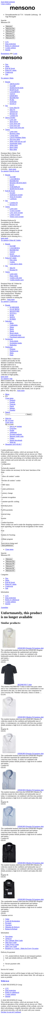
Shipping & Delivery (12, 927)
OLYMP (13, 86)
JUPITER (13, 102)
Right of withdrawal (12, 46)
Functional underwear (17, 337)
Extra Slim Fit (14, 108)
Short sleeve (14, 122)
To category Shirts (7, 78)
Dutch (12, 406)
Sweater (12, 193)
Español (12, 410)
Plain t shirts (14, 276)
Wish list (13, 442)
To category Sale (6, 379)
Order (7, 919)
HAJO (12, 185)
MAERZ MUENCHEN (18, 183)
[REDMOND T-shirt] (9, 685)
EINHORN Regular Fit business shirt (31, 648)
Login (15, 53)
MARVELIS (14, 90)
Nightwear (9, 347)
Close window (6, 4)
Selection (8, 321)
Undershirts (14, 325)
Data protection (10, 44)
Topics (7, 129)
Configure (17, 1012)
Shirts (12, 323)
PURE (12, 100)
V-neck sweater (15, 211)
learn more (12, 169)
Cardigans (13, 199)
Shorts (12, 331)
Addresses (13, 432)
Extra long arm (15, 126)
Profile (12, 430)
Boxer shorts (14, 333)
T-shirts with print (16, 278)
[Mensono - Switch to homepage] (22, 11)
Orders (12, 438)
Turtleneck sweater (16, 195)
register (19, 426)
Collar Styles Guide (12, 944)
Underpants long (15, 335)
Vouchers (8, 925)
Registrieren (5, 53)
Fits (6, 106)
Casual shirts (14, 135)
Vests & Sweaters (16, 197)
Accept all (10, 1012)
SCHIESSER (14, 307)
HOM (12, 315)
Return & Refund (11, 929)
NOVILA (13, 313)
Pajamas (12, 349)
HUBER (13, 319)
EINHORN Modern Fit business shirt (31, 717)
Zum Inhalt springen (8, 2)
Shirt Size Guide (11, 942)
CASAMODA (15, 92)
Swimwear (9, 339)
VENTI (12, 94)
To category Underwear (9, 301)
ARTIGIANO (14, 84)
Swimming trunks (16, 343)
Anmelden (4, 607)
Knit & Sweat (10, 191)
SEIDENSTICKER (16, 88)
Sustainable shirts (16, 143)
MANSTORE (14, 311)
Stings (12, 327)
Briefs (12, 329)
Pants (11, 355)
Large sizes (13, 131)
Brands (7, 82)
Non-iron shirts (15, 139)
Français (12, 404)
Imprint (7, 50)
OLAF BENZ (14, 309)
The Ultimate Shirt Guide (14, 940)
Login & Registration (12, 921)
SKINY (12, 317)
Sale (6, 588)
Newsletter (9, 936)
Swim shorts (14, 341)
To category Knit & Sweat (10, 171)
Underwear (9, 586)
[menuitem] (24, 42)
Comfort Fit (14, 116)
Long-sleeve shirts (16, 264)
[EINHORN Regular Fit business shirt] (9, 648)
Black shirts (14, 147)
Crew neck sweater (16, 213)
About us (8, 938)
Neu (6, 578)
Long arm (13, 120)
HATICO (13, 104)
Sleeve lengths (10, 118)
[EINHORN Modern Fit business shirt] (9, 717)
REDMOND (14, 98)
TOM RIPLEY (15, 187)
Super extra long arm (17, 127)
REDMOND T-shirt (25, 685)
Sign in (12, 426)
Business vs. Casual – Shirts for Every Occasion (21, 948)
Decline (4, 1012)
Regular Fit (13, 114)
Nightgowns (14, 351)
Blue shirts (13, 149)
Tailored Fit (14, 112)
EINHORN (14, 96)
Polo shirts (13, 260)
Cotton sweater (15, 215)
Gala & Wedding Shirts (18, 137)
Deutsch (12, 400)
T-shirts (12, 262)
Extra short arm (15, 124)
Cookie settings (10, 48)
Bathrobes (13, 345)
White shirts (14, 145)
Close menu (9, 398)
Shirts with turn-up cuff (18, 141)
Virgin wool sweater (17, 217)
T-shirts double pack (17, 280)
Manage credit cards (16, 436)
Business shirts (15, 133)
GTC (7, 42)
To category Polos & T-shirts (11, 240)
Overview (13, 428)
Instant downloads (16, 440)
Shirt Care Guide (11, 946)
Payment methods (16, 434)
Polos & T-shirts (10, 258)
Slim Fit (12, 110)
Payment (8, 923)
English (12, 402)
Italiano (12, 408)
